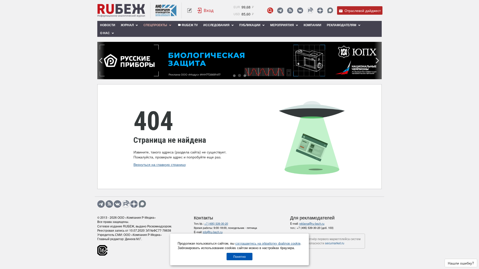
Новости (107, 25)
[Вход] (205, 10)
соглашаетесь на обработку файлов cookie (267, 243)
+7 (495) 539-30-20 (216, 223)
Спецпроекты (155, 25)
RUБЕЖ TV (189, 25)
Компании (312, 25)
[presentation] (101, 60)
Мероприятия (282, 25)
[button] (234, 76)
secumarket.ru (334, 243)
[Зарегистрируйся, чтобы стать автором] (189, 10)
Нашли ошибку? (461, 263)
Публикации (250, 25)
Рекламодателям (342, 25)
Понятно (239, 256)
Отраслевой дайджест (362, 10)
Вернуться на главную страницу (159, 164)
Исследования (216, 25)
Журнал (127, 25)
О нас (105, 33)
